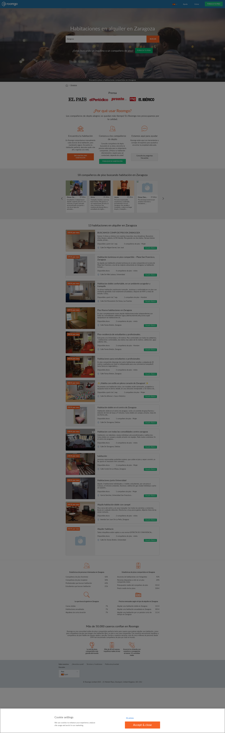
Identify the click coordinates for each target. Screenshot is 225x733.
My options (130, 718)
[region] (112, 720)
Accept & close (142, 725)
